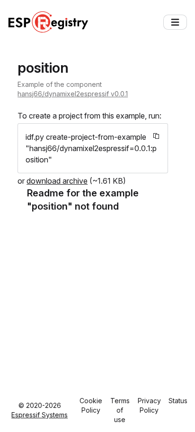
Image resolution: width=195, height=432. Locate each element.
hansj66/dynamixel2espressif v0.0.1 (73, 94)
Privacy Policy (149, 405)
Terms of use (120, 410)
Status (177, 401)
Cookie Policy (91, 405)
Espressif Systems (39, 415)
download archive (57, 181)
